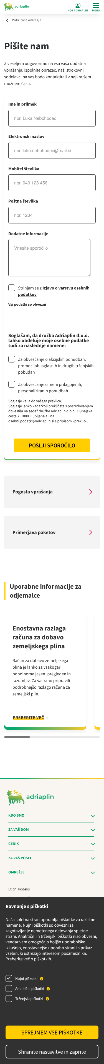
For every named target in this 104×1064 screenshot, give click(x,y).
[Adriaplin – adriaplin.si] (16, 7)
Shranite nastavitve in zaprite (52, 1051)
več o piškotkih (37, 959)
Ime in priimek (22, 104)
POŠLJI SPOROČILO (52, 445)
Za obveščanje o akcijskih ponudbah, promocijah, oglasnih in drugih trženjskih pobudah (56, 366)
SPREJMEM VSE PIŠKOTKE (52, 1032)
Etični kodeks (19, 889)
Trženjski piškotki (29, 998)
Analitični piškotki (29, 988)
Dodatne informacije (28, 234)
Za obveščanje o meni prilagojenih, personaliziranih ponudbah (50, 388)
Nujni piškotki (26, 978)
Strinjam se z (54, 291)
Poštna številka (23, 201)
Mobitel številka (23, 169)
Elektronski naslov (26, 136)
